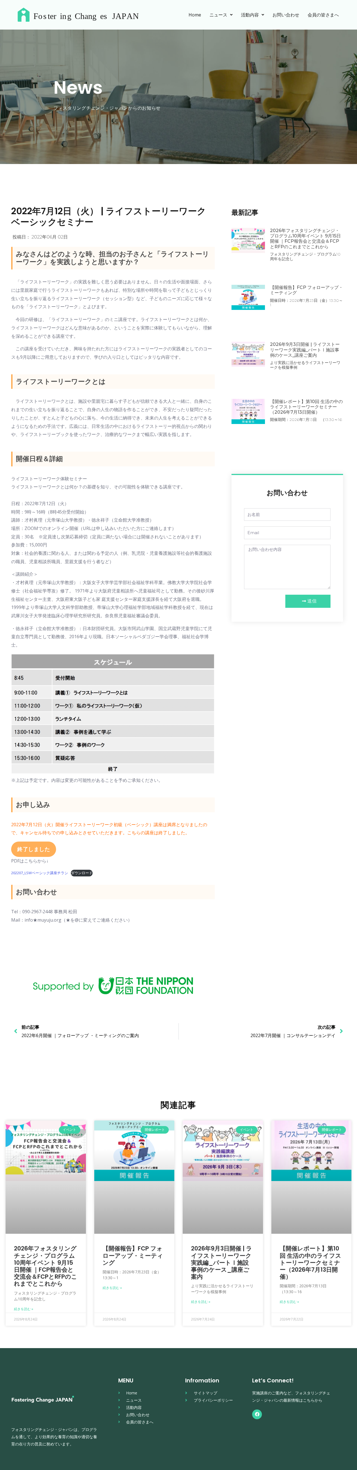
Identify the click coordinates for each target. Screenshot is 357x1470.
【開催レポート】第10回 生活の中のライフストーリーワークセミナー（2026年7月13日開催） (306, 407)
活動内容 (250, 15)
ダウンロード (82, 872)
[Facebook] (257, 1414)
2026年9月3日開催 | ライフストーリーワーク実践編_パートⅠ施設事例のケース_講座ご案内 (305, 350)
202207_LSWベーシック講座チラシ (39, 872)
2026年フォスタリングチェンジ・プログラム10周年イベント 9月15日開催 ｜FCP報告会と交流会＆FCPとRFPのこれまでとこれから (305, 238)
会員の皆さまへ (323, 15)
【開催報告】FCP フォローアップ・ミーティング (133, 1255)
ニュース (218, 15)
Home (195, 15)
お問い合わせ (285, 15)
